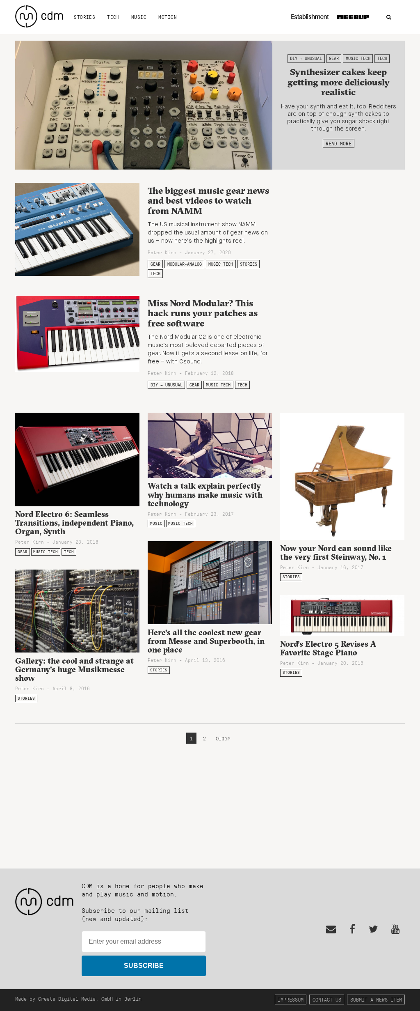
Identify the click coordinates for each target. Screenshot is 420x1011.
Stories (84, 17)
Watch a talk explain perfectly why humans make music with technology (205, 494)
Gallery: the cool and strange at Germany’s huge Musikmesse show (74, 669)
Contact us (327, 999)
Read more (339, 143)
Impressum (291, 999)
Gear (334, 58)
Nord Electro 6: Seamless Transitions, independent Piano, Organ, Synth (74, 522)
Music (138, 17)
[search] (389, 17)
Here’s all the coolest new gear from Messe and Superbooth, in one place (206, 641)
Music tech (358, 58)
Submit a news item (376, 999)
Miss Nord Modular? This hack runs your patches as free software (203, 313)
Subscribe (144, 965)
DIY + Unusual (306, 58)
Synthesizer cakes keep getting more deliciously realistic (339, 82)
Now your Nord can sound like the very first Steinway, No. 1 (336, 552)
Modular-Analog (184, 264)
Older (223, 738)
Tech (113, 17)
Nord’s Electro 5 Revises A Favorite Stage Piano (328, 648)
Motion (167, 17)
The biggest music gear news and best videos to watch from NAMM (208, 200)
